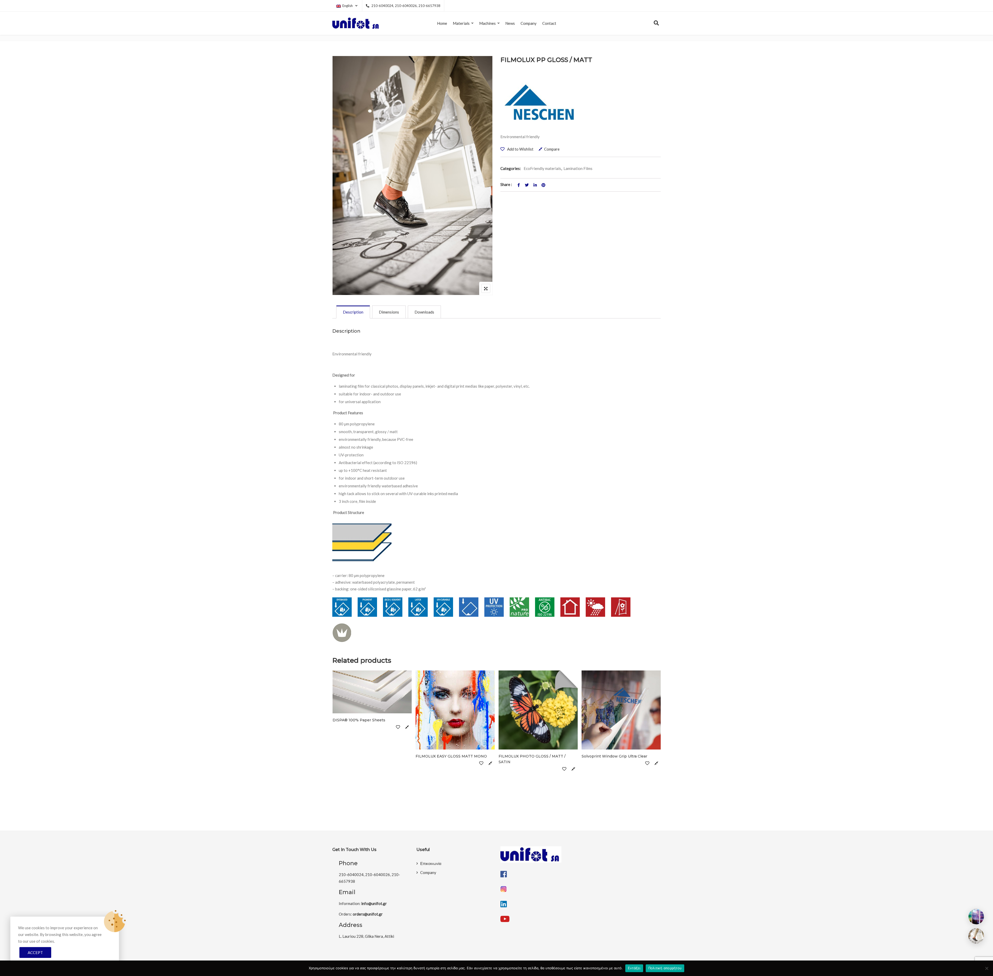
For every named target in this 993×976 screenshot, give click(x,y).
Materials (461, 23)
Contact (549, 23)
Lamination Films (577, 168)
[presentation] (336, 747)
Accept (35, 952)
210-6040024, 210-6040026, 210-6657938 (405, 6)
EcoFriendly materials (542, 168)
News (510, 23)
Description (353, 312)
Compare (552, 149)
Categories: (510, 168)
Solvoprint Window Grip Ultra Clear (614, 756)
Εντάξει (634, 968)
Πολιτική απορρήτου (665, 968)
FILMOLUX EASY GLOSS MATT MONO (451, 756)
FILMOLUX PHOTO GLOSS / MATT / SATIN (532, 759)
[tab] (353, 312)
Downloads (424, 312)
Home (442, 23)
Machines (487, 23)
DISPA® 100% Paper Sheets (359, 720)
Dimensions (389, 312)
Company (529, 23)
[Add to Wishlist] (398, 727)
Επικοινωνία (430, 863)
